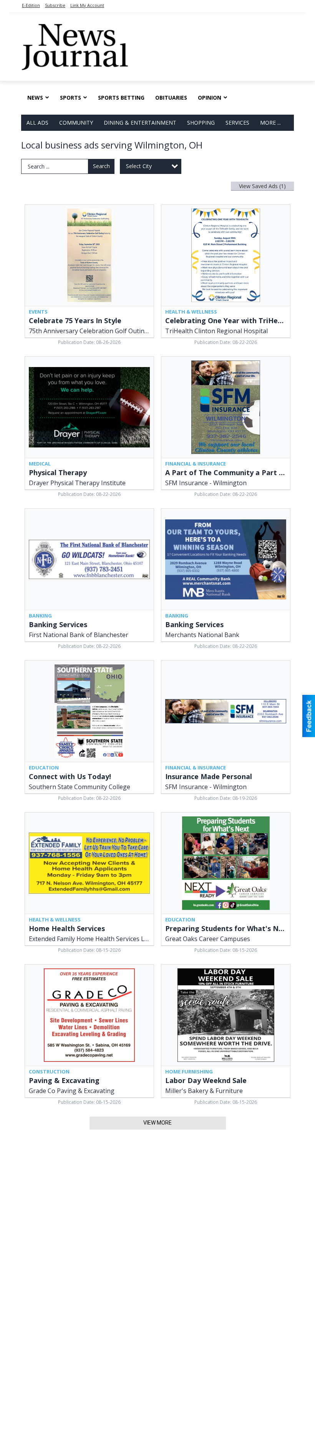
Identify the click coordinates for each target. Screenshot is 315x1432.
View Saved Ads (262, 186)
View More (157, 1123)
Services (237, 122)
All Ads (37, 122)
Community (76, 122)
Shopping (201, 122)
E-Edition (31, 5)
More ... (270, 122)
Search (101, 166)
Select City (139, 166)
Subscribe (55, 5)
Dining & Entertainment (140, 122)
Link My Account (87, 5)
